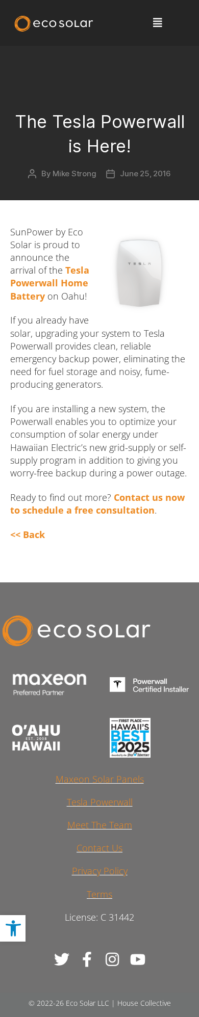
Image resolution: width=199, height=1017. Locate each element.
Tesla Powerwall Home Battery (49, 283)
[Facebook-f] (86, 959)
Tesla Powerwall (100, 802)
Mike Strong (74, 173)
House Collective (144, 1003)
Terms (99, 894)
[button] (13, 928)
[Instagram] (112, 959)
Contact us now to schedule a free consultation (97, 503)
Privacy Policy (100, 871)
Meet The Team (99, 825)
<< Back (27, 534)
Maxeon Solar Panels (100, 779)
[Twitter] (61, 959)
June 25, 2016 (145, 173)
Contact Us (99, 848)
